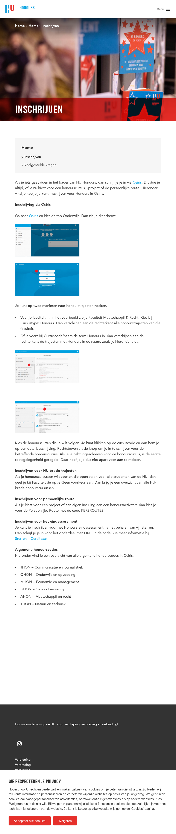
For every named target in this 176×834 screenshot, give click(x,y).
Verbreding (23, 765)
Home (27, 147)
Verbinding (22, 770)
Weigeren (65, 821)
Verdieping (22, 759)
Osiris (137, 182)
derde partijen (51, 789)
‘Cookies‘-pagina (142, 808)
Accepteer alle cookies (30, 821)
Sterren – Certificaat (31, 538)
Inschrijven (32, 157)
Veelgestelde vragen (40, 165)
